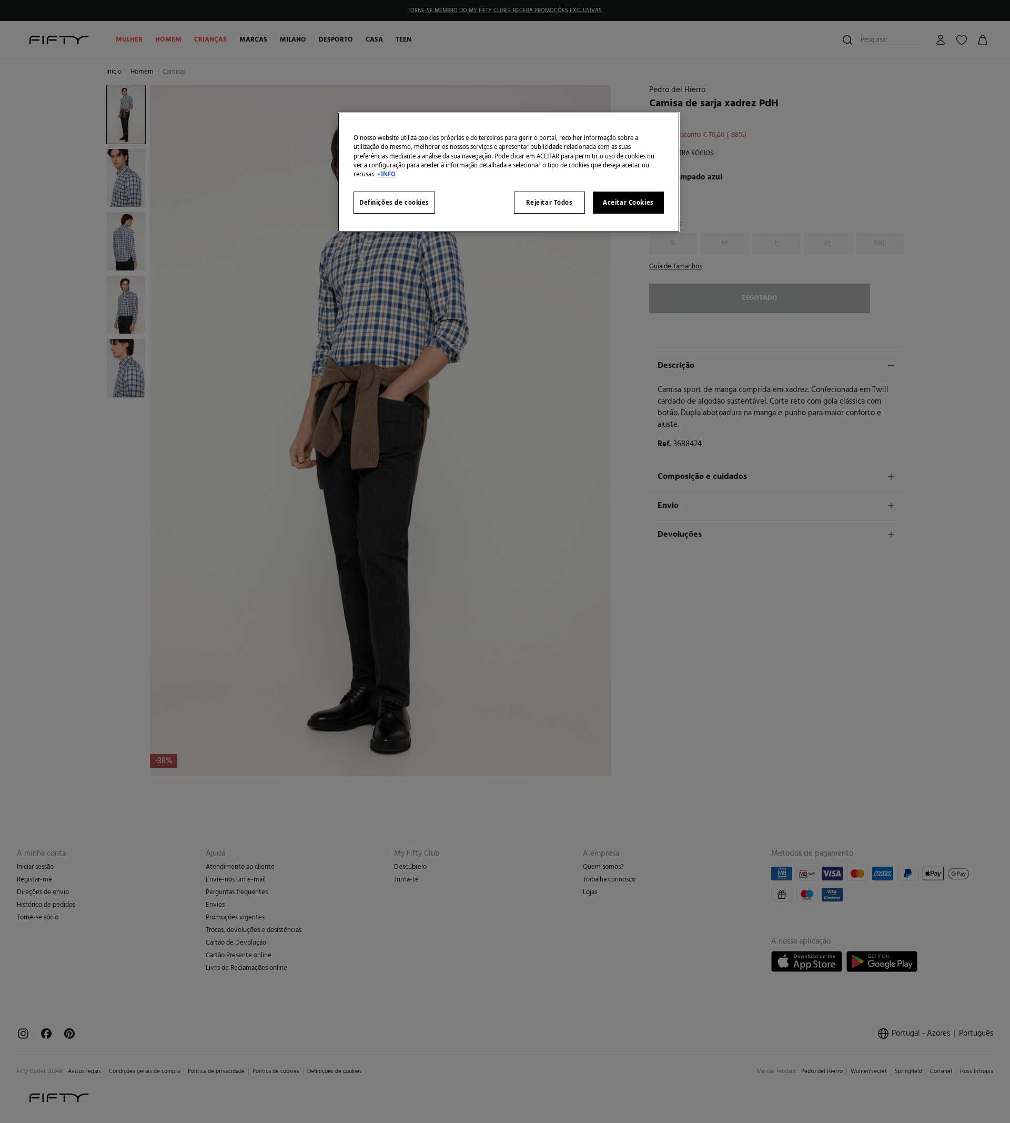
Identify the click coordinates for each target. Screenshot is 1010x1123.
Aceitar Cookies (628, 202)
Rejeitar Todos (549, 202)
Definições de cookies (394, 202)
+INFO (386, 174)
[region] (509, 172)
